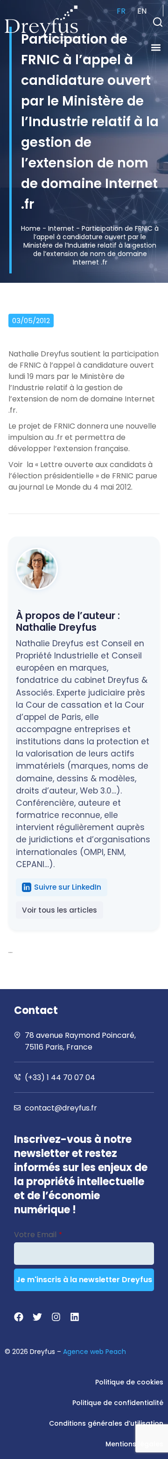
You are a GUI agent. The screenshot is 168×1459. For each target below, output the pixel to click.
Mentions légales (134, 1444)
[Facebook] (18, 1317)
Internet (61, 228)
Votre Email (38, 1234)
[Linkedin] (74, 1317)
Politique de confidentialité (117, 1402)
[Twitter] (37, 1317)
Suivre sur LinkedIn (67, 887)
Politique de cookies (129, 1382)
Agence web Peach (94, 1351)
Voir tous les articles (59, 910)
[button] (157, 22)
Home (31, 228)
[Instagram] (56, 1317)
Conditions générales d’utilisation (106, 1423)
